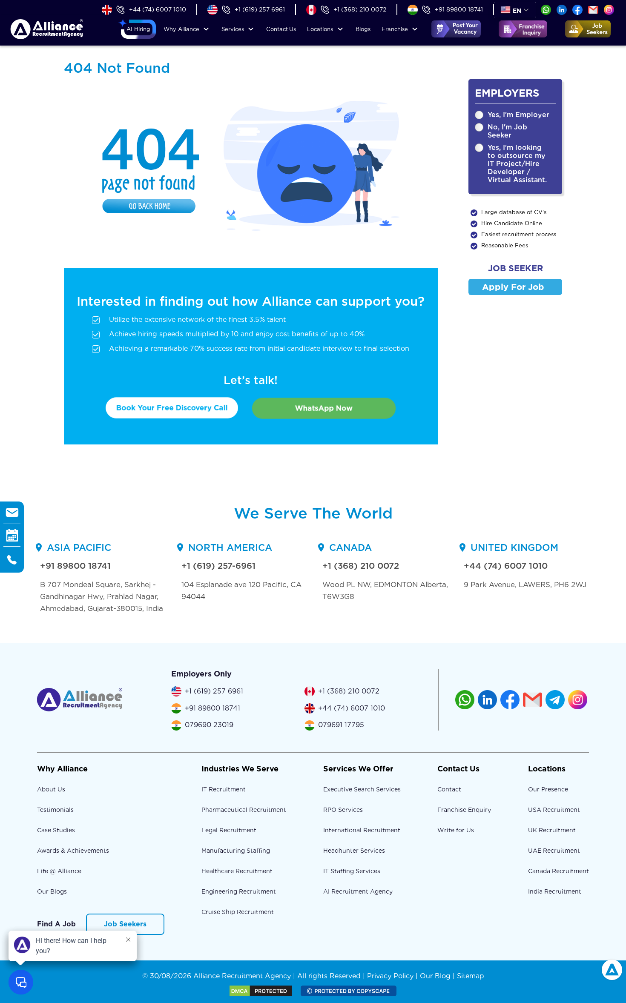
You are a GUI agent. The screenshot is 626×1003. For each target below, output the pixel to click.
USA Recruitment (554, 809)
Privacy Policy (390, 976)
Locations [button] (320, 29)
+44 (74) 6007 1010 (157, 9)
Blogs (363, 29)
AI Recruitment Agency (358, 891)
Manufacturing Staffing (235, 850)
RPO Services (343, 809)
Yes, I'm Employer (518, 115)
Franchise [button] (395, 29)
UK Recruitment (552, 830)
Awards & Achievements (73, 850)
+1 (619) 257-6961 (218, 566)
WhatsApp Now (323, 408)
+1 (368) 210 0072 (359, 9)
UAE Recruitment (554, 850)
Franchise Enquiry (464, 809)
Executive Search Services (362, 789)
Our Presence (548, 789)
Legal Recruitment (228, 830)
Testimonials (55, 809)
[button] (138, 29)
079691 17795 (341, 725)
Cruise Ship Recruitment (237, 911)
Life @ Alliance (59, 871)
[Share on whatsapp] (546, 9)
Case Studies (56, 830)
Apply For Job (513, 287)
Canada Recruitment (558, 871)
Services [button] (232, 29)
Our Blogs (52, 891)
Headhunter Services (354, 850)
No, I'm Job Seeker (507, 131)
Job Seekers (125, 924)
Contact (281, 29)
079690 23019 (209, 725)
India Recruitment (554, 891)
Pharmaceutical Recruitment (243, 809)
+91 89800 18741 (459, 9)
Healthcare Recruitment (237, 871)
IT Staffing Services (351, 871)
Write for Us (455, 830)
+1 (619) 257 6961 (260, 9)
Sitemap (470, 976)
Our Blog (435, 976)
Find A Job (56, 924)
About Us (51, 789)
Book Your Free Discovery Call (172, 408)
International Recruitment (361, 830)
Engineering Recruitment (238, 891)
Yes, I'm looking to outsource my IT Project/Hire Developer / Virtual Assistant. (517, 163)
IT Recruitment (223, 789)
